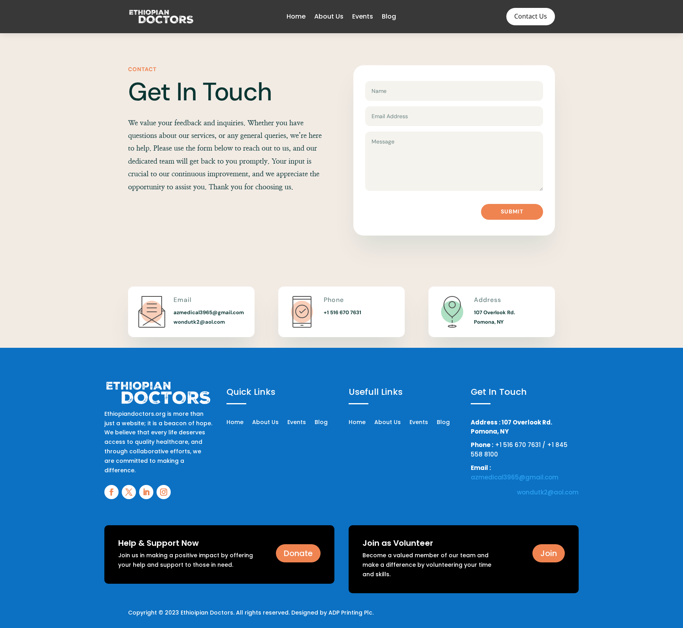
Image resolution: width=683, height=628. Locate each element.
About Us (328, 16)
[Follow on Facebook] (111, 492)
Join (548, 553)
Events (362, 16)
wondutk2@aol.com (199, 322)
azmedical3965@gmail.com (514, 477)
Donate (298, 553)
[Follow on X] (129, 492)
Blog (389, 16)
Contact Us (530, 16)
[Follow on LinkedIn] (146, 492)
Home (296, 16)
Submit (512, 211)
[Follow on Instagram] (164, 492)
